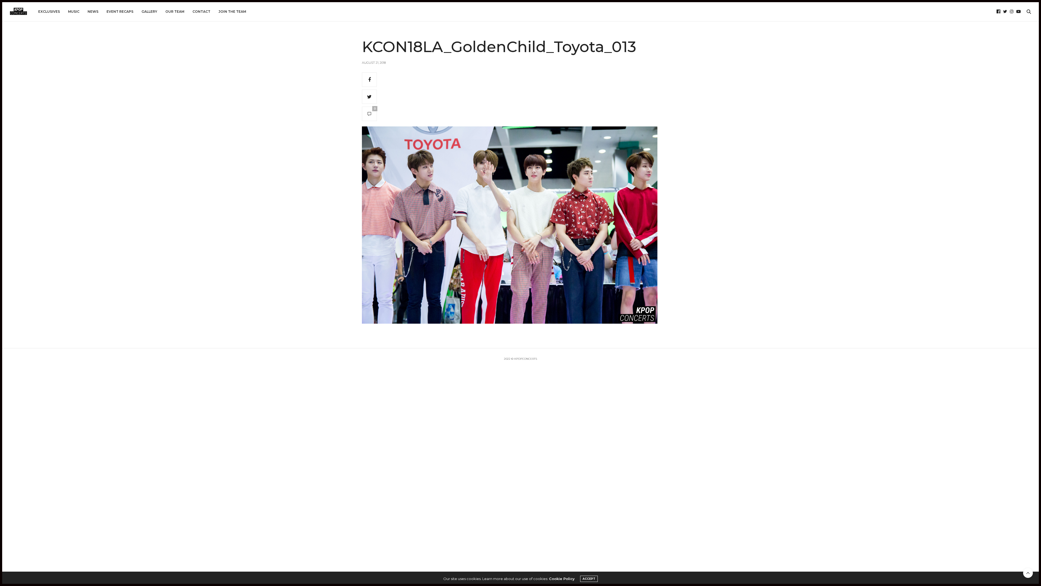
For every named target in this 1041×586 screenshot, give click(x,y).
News (93, 11)
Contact (201, 11)
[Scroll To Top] (1028, 573)
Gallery (149, 11)
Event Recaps (120, 11)
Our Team (174, 11)
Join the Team (232, 11)
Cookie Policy (562, 579)
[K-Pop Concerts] (18, 11)
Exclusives (49, 11)
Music (73, 11)
